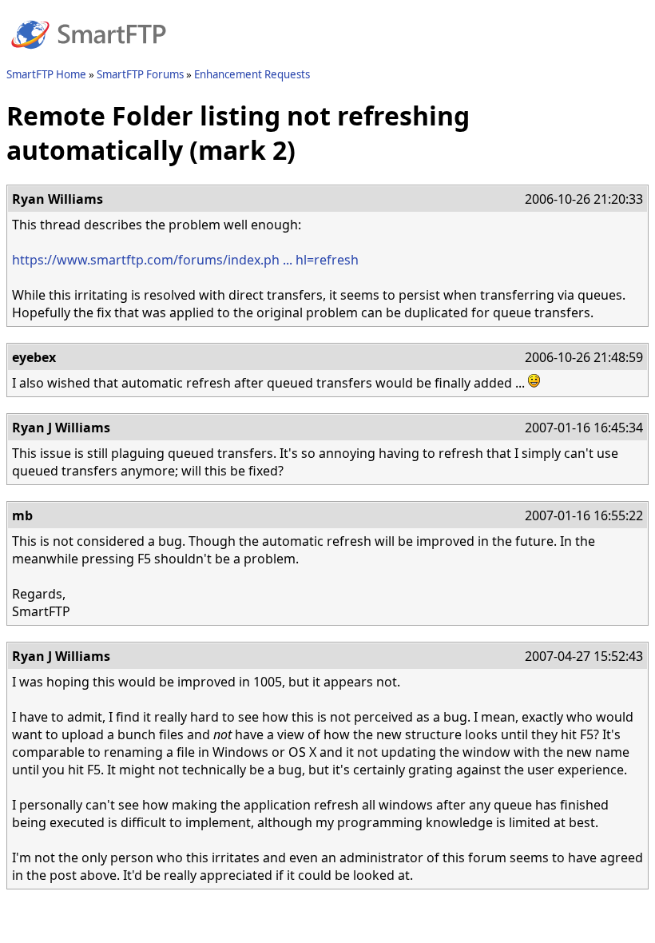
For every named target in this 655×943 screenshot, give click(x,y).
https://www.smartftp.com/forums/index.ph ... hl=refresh (185, 260)
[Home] (88, 58)
